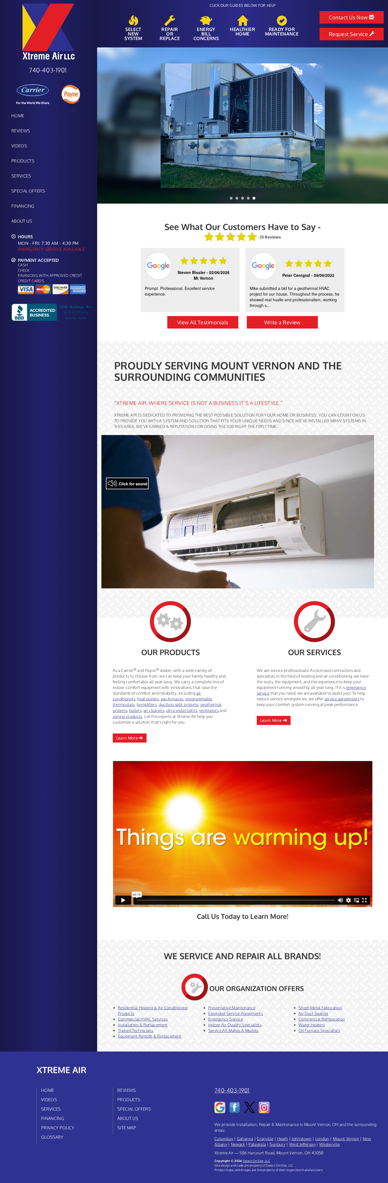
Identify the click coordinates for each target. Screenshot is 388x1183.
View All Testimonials (202, 322)
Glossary (52, 1137)
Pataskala (257, 1144)
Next (382, 125)
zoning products (127, 716)
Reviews (20, 130)
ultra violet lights (181, 710)
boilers (135, 710)
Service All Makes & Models (233, 1030)
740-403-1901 (232, 1090)
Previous (102, 125)
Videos (19, 145)
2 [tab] (238, 199)
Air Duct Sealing (313, 1013)
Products (22, 160)
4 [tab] (250, 199)
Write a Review (282, 322)
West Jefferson (302, 1144)
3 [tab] (244, 199)
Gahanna (245, 1138)
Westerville (329, 1144)
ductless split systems (179, 704)
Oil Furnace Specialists (319, 1030)
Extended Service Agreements (235, 1013)
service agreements (341, 698)
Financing (22, 205)
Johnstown (301, 1138)
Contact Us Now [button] (349, 17)
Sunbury (277, 1144)
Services (21, 175)
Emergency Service (225, 1019)
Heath (282, 1138)
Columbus (223, 1138)
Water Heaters (312, 1024)
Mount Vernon (346, 1138)
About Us (21, 220)
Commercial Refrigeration (322, 1019)
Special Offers (28, 190)
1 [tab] (232, 199)
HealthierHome (242, 31)
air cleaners (153, 710)
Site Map (126, 1127)
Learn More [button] (127, 737)
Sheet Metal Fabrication (320, 1007)
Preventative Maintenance (231, 1007)
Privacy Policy (57, 1127)
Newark (238, 1144)
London (322, 1138)
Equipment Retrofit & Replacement (150, 1036)
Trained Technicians (135, 1030)
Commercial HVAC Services (143, 1019)
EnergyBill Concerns (206, 33)
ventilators (209, 710)
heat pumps (148, 698)
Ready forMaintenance (282, 31)
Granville (265, 1138)
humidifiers (147, 704)
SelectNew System (133, 33)
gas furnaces (172, 698)
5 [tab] (255, 199)
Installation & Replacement (143, 1024)
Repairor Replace (170, 33)
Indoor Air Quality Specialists (235, 1024)
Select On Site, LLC (256, 1161)
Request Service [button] (349, 34)
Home (17, 115)
